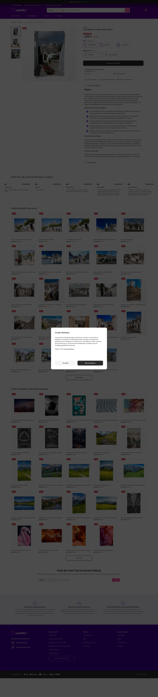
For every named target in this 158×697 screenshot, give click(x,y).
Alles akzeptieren (90, 363)
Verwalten (65, 363)
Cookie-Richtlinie (68, 349)
